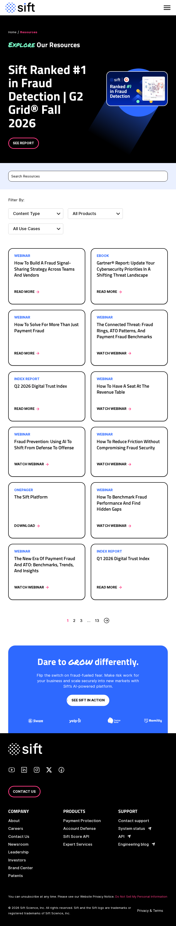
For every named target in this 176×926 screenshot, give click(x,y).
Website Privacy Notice (97, 896)
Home (12, 32)
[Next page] (106, 620)
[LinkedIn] (24, 770)
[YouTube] (11, 770)
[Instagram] (36, 770)
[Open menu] (166, 7)
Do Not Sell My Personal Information (141, 896)
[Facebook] (61, 770)
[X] (49, 770)
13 (97, 620)
